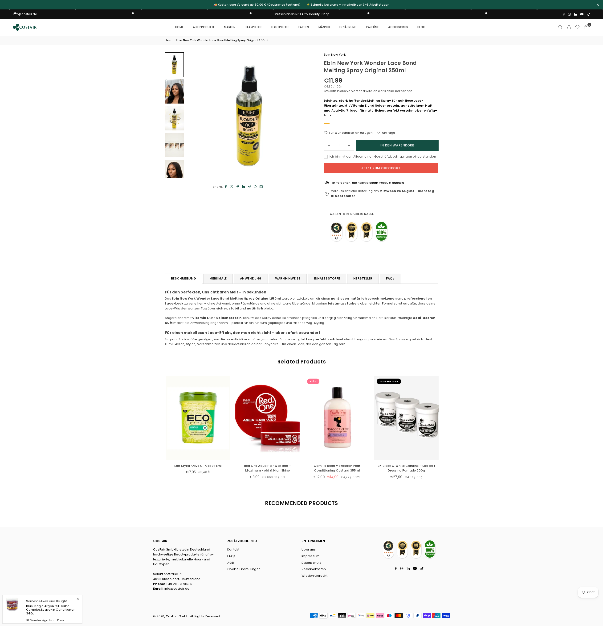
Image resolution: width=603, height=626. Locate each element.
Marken (229, 27)
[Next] (303, 115)
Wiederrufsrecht (314, 575)
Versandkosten (314, 569)
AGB (230, 562)
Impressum (310, 556)
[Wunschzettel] (577, 27)
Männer (324, 27)
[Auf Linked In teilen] (243, 186)
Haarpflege (253, 27)
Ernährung (348, 27)
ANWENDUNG (250, 278)
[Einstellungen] (569, 27)
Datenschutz (311, 562)
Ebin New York (335, 54)
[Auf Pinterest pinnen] (238, 186)
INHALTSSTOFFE (327, 278)
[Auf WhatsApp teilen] (255, 186)
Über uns (309, 549)
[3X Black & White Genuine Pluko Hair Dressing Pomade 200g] (399, 418)
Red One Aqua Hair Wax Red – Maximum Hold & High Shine (259, 468)
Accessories (398, 27)
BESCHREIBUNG (183, 278)
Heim (168, 40)
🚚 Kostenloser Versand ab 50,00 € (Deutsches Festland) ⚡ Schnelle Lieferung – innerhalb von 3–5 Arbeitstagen (301, 4)
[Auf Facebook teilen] (226, 186)
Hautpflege (280, 27)
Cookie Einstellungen (244, 569)
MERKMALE (218, 278)
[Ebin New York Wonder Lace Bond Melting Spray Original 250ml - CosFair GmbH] (174, 64)
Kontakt (233, 549)
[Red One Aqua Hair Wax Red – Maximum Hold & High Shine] (260, 418)
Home (179, 27)
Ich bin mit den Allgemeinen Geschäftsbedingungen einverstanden (382, 156)
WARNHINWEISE (288, 278)
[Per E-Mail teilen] (261, 186)
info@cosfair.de (177, 588)
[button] (586, 27)
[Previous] (195, 115)
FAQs (390, 278)
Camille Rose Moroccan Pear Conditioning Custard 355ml (329, 468)
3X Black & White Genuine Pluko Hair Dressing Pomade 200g (399, 468)
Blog (421, 27)
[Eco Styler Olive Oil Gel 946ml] (190, 418)
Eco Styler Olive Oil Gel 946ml (190, 465)
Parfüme (372, 27)
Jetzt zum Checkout (380, 168)
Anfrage (388, 132)
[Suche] (560, 27)
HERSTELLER (363, 278)
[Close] (77, 599)
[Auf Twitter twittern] (232, 186)
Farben (303, 27)
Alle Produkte (204, 27)
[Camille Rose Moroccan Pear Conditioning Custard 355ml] (329, 418)
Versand (358, 91)
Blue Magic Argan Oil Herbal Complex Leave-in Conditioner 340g (50, 610)
